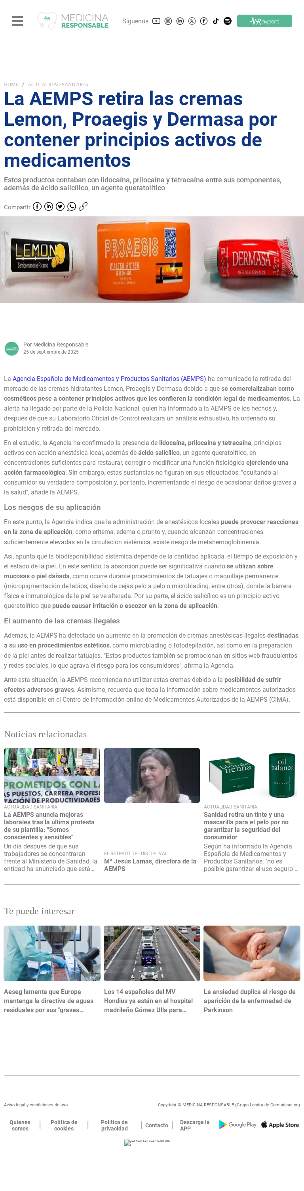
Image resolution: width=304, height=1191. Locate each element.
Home (11, 84)
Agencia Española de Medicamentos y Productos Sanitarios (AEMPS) (109, 378)
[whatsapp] (71, 207)
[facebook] (37, 207)
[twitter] (60, 207)
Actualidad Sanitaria (58, 84)
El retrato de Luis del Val (135, 853)
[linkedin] (48, 207)
